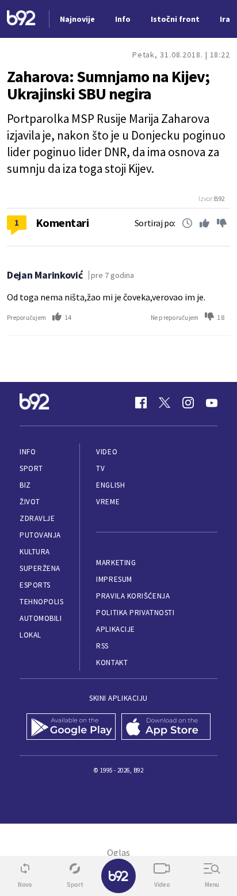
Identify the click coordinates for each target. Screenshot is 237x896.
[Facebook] (141, 402)
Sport (31, 468)
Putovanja (40, 535)
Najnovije (77, 19)
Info (28, 452)
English (110, 485)
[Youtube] (211, 402)
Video (106, 452)
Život (30, 502)
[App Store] (166, 727)
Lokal (30, 635)
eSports (35, 585)
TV (100, 468)
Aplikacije (115, 629)
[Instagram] (188, 402)
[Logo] (21, 19)
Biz (25, 485)
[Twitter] (164, 402)
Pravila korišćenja (133, 596)
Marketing (116, 562)
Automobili (41, 618)
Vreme (108, 502)
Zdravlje (37, 518)
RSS (102, 646)
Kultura (35, 552)
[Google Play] (71, 727)
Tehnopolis (41, 602)
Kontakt (112, 662)
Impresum (114, 579)
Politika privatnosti (135, 612)
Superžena (40, 568)
